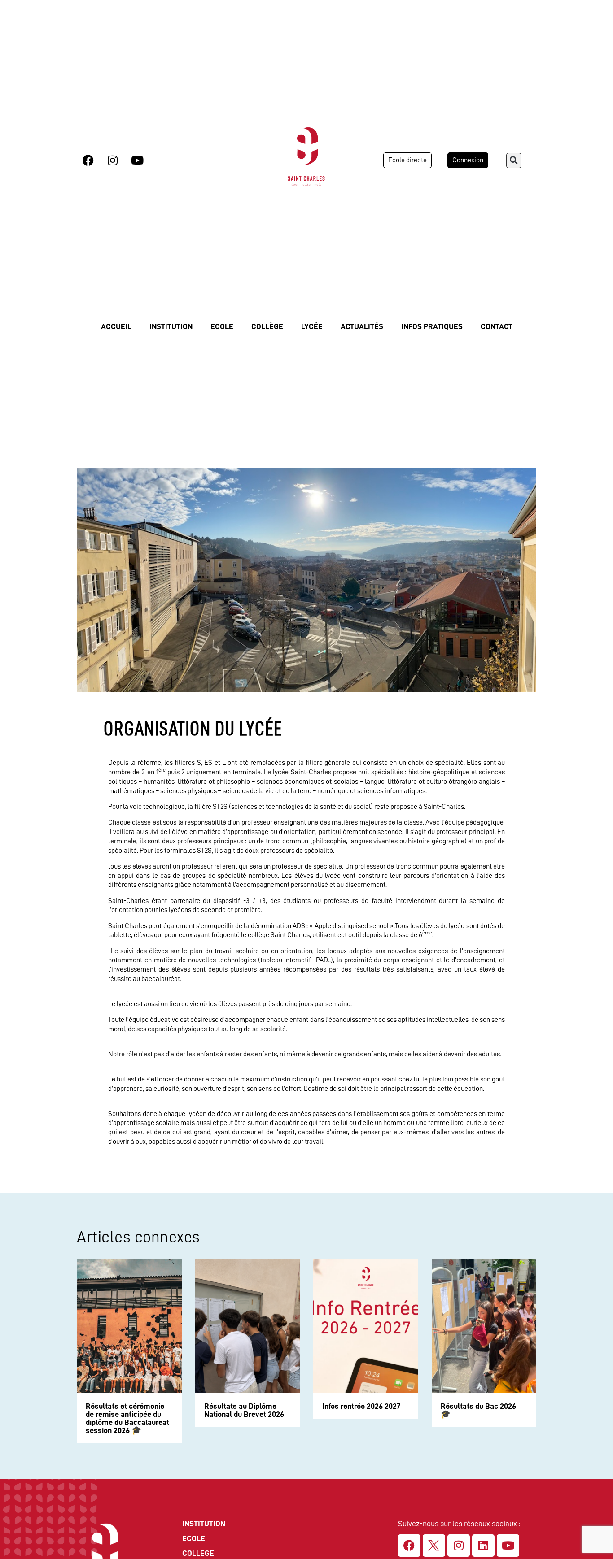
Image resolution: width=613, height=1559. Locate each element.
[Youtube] (137, 160)
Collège (267, 326)
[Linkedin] (483, 1545)
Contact (496, 326)
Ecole (221, 326)
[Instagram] (112, 160)
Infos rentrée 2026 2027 (361, 1406)
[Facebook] (88, 160)
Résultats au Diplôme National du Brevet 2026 (244, 1410)
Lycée (312, 326)
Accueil (116, 326)
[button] (514, 160)
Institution (171, 326)
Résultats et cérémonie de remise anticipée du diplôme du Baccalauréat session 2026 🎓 (127, 1418)
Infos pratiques (432, 326)
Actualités (362, 326)
